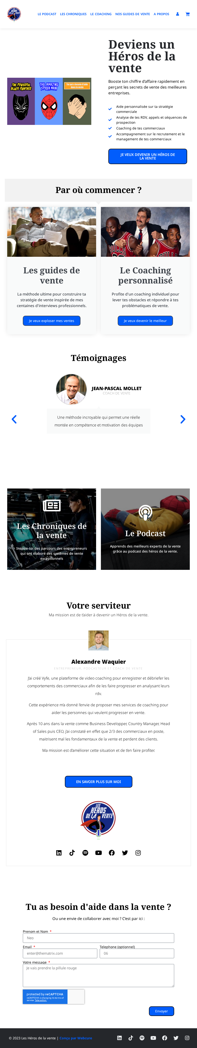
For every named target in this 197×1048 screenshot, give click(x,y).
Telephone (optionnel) (117, 947)
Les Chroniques (73, 14)
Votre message (35, 962)
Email (28, 947)
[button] (14, 419)
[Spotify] (85, 853)
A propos (161, 14)
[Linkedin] (59, 853)
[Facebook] (112, 853)
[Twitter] (125, 853)
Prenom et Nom (36, 931)
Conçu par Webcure (76, 1038)
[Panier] (188, 14)
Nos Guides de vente (132, 14)
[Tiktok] (72, 853)
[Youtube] (98, 853)
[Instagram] (138, 853)
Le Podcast (47, 14)
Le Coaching (100, 14)
